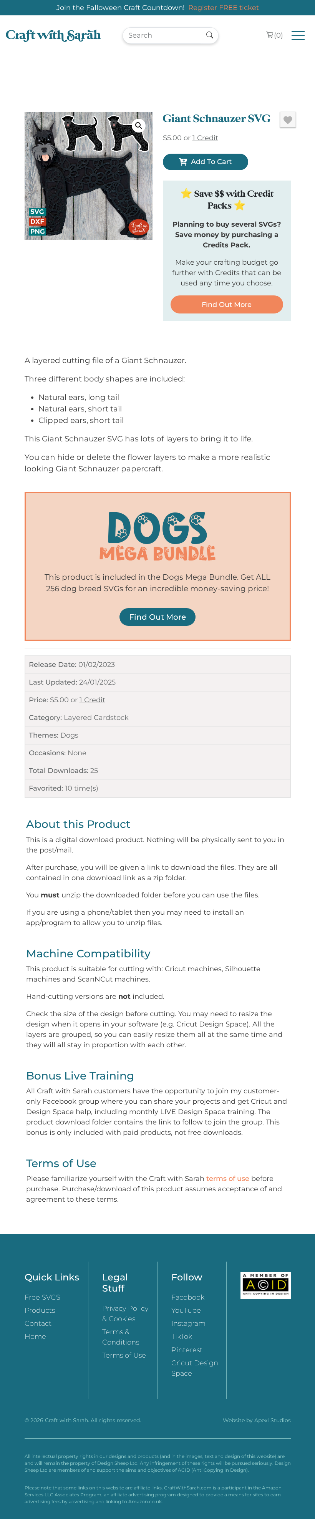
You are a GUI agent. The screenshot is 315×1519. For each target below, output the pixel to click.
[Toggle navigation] (298, 35)
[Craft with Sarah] (53, 35)
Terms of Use (124, 1355)
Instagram (188, 1323)
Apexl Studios (272, 1420)
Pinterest (186, 1350)
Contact (38, 1323)
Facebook (187, 1297)
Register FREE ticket (223, 7)
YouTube (186, 1310)
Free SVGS (42, 1297)
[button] (139, 126)
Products (40, 1310)
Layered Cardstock (96, 717)
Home (35, 1336)
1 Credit (92, 700)
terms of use (227, 1178)
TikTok (181, 1336)
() (278, 35)
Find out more (227, 304)
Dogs (69, 735)
